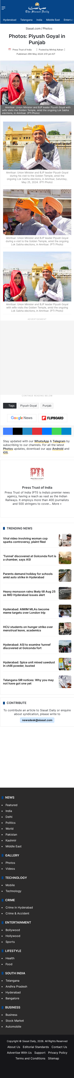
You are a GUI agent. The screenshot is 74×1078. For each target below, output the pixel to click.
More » (57, 503)
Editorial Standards (36, 1047)
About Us (13, 1047)
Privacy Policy (57, 1052)
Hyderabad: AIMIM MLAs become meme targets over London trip (26, 610)
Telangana (26, 19)
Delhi (9, 817)
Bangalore (12, 998)
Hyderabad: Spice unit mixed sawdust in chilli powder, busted (29, 663)
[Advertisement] (37, 357)
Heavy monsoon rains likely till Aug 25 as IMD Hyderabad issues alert (29, 593)
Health (10, 958)
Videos (10, 868)
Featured (11, 805)
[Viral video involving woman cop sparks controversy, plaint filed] (65, 540)
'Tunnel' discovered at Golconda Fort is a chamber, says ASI (29, 557)
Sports (10, 942)
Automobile (13, 1026)
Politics (10, 822)
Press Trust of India (22, 49)
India (39, 19)
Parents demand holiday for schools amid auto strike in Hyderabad (28, 575)
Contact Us (59, 1047)
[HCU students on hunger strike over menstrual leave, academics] (65, 628)
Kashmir (11, 840)
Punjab (47, 405)
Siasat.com (33, 28)
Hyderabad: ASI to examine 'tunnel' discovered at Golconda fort (27, 646)
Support (39, 1052)
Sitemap (53, 1058)
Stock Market (15, 1020)
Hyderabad (9, 19)
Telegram (59, 441)
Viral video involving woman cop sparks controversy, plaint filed (25, 540)
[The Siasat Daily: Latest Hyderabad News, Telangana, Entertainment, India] (37, 8)
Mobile (10, 885)
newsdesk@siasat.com (37, 720)
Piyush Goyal (28, 405)
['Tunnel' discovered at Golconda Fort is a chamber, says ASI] (65, 558)
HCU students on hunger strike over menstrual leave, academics (28, 628)
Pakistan (11, 834)
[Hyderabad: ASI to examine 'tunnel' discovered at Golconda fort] (65, 646)
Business (11, 1014)
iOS (5, 452)
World (9, 828)
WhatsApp (41, 441)
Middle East (53, 19)
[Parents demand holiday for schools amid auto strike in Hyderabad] (65, 575)
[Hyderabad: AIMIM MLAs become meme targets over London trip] (65, 611)
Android (57, 448)
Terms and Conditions (30, 1058)
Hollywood (13, 936)
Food (9, 964)
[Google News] (21, 418)
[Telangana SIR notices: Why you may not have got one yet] (65, 682)
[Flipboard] (52, 418)
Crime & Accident (17, 913)
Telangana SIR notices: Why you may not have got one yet (28, 681)
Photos (47, 28)
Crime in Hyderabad (19, 907)
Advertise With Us (19, 1052)
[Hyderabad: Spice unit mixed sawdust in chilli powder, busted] (65, 664)
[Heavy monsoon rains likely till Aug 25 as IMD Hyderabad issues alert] (65, 593)
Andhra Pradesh (16, 986)
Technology (13, 891)
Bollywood (13, 930)
